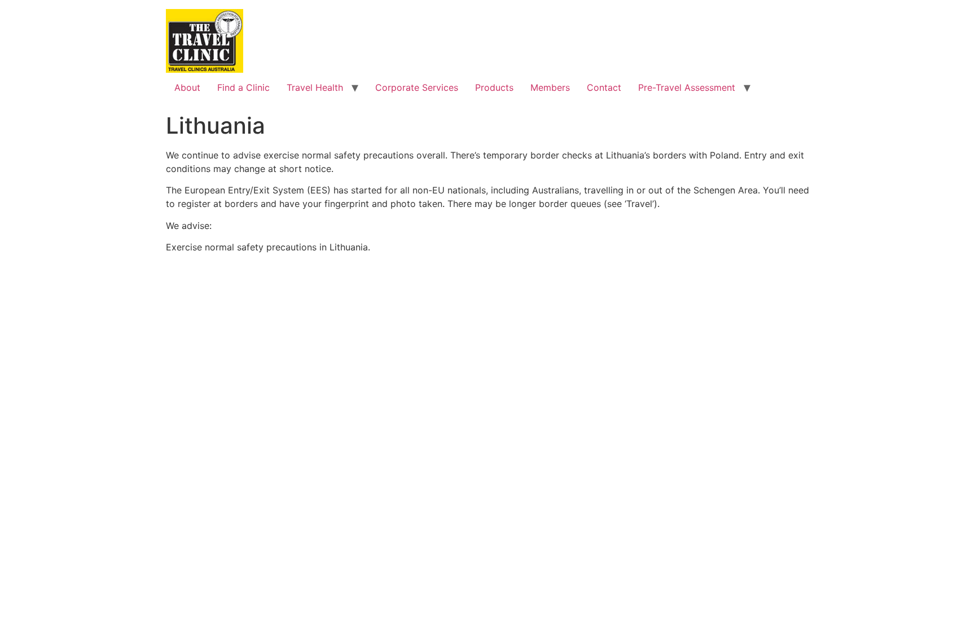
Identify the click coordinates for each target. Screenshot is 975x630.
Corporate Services (416, 87)
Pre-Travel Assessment (686, 87)
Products (494, 87)
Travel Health (315, 87)
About (187, 87)
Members (550, 87)
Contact (604, 87)
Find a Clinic (243, 87)
